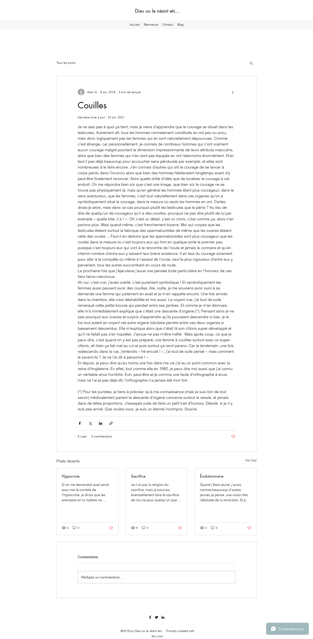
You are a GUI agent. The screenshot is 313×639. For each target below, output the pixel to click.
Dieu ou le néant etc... (157, 11)
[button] (251, 63)
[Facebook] (150, 617)
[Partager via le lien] (111, 423)
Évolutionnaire (211, 476)
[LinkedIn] (163, 617)
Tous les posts (66, 63)
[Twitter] (156, 617)
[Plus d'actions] (232, 92)
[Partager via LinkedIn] (101, 423)
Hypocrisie (70, 476)
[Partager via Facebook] (80, 423)
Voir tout (251, 460)
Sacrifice (138, 476)
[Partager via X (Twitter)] (90, 423)
